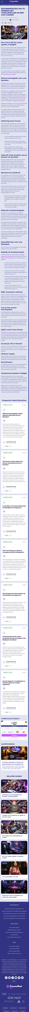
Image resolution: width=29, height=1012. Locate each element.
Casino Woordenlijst (14, 927)
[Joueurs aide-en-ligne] (17, 994)
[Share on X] (2, 23)
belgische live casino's (11, 74)
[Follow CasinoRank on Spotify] (19, 977)
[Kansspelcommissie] (4, 994)
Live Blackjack (15, 247)
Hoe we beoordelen (14, 948)
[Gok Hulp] (14, 998)
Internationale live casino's (14, 937)
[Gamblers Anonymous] (19, 1001)
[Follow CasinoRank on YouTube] (16, 977)
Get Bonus (14, 735)
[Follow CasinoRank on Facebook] (6, 977)
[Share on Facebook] (5, 23)
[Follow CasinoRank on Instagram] (9, 977)
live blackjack (8, 333)
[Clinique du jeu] (10, 1001)
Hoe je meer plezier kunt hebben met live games (14, 911)
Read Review (14, 737)
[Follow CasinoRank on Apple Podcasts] (22, 977)
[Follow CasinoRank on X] (12, 977)
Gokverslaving (14, 934)
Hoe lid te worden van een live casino (14, 908)
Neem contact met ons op (14, 953)
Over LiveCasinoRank (14, 946)
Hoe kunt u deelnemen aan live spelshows (14, 918)
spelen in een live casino (19, 100)
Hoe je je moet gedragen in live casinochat (14, 916)
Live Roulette (12, 91)
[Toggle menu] (2, 1)
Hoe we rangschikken (14, 951)
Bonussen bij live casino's (14, 930)
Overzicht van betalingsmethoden (14, 932)
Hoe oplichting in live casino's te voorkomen (14, 913)
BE (13, 981)
